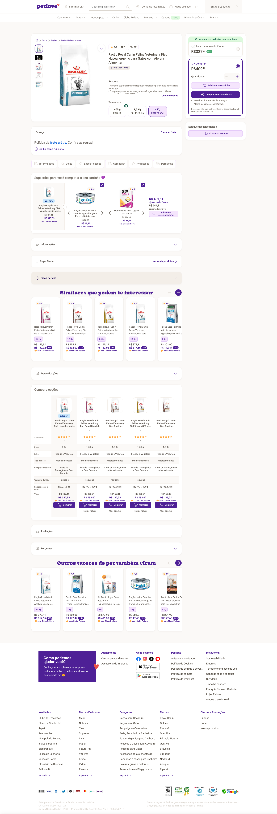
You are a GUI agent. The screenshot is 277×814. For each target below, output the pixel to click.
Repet (41, 728)
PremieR (164, 728)
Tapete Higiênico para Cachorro (137, 738)
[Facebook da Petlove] (138, 659)
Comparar (119, 163)
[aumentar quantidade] (237, 76)
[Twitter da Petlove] (151, 659)
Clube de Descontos (49, 718)
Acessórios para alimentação (136, 753)
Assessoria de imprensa (114, 663)
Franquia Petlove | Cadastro (221, 689)
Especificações (92, 163)
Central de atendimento (114, 658)
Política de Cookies (182, 663)
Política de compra (181, 673)
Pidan (82, 764)
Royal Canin (167, 718)
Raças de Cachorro (49, 753)
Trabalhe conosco (216, 684)
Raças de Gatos (47, 759)
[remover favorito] (101, 48)
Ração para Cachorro (131, 718)
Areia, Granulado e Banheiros (136, 733)
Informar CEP (76, 6)
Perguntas (167, 163)
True (81, 728)
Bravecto (165, 748)
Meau (82, 718)
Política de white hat (182, 678)
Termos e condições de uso (221, 668)
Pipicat (164, 769)
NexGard (165, 759)
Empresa (211, 663)
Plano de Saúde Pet (49, 723)
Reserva (83, 769)
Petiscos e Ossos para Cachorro (137, 743)
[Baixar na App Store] (152, 667)
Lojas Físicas (213, 694)
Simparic (165, 753)
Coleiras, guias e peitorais (134, 764)
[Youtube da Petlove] (157, 659)
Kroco (82, 759)
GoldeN (164, 723)
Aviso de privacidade (183, 658)
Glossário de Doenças (50, 764)
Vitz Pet (83, 753)
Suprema (84, 733)
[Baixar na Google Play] (152, 676)
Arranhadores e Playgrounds (136, 769)
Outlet (204, 723)
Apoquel (164, 764)
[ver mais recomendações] (178, 292)
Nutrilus (83, 723)
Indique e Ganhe (47, 743)
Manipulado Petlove (49, 738)
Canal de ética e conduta (220, 673)
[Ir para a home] (48, 8)
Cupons (205, 718)
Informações (46, 163)
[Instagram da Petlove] (145, 659)
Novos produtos (209, 728)
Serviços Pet (45, 733)
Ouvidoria (211, 678)
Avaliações (143, 163)
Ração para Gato (129, 723)
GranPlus (165, 733)
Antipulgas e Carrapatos (133, 728)
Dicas (69, 163)
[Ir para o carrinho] (196, 6)
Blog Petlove (45, 748)
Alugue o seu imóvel (217, 699)
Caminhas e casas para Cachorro (138, 759)
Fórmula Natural (169, 738)
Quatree (164, 743)
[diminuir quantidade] (226, 76)
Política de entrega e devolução (187, 668)
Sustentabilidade (215, 658)
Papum (83, 743)
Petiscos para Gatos (131, 748)
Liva (81, 738)
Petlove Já (44, 769)
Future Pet (85, 748)
